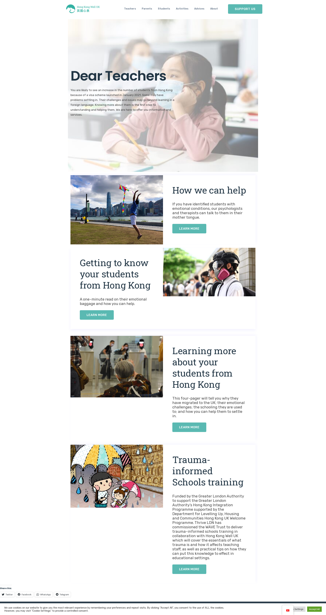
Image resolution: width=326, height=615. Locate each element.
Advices (199, 8)
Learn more (189, 228)
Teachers (130, 8)
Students (164, 8)
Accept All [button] (314, 609)
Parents (147, 8)
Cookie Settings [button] (295, 609)
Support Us (245, 9)
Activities (182, 8)
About (214, 8)
